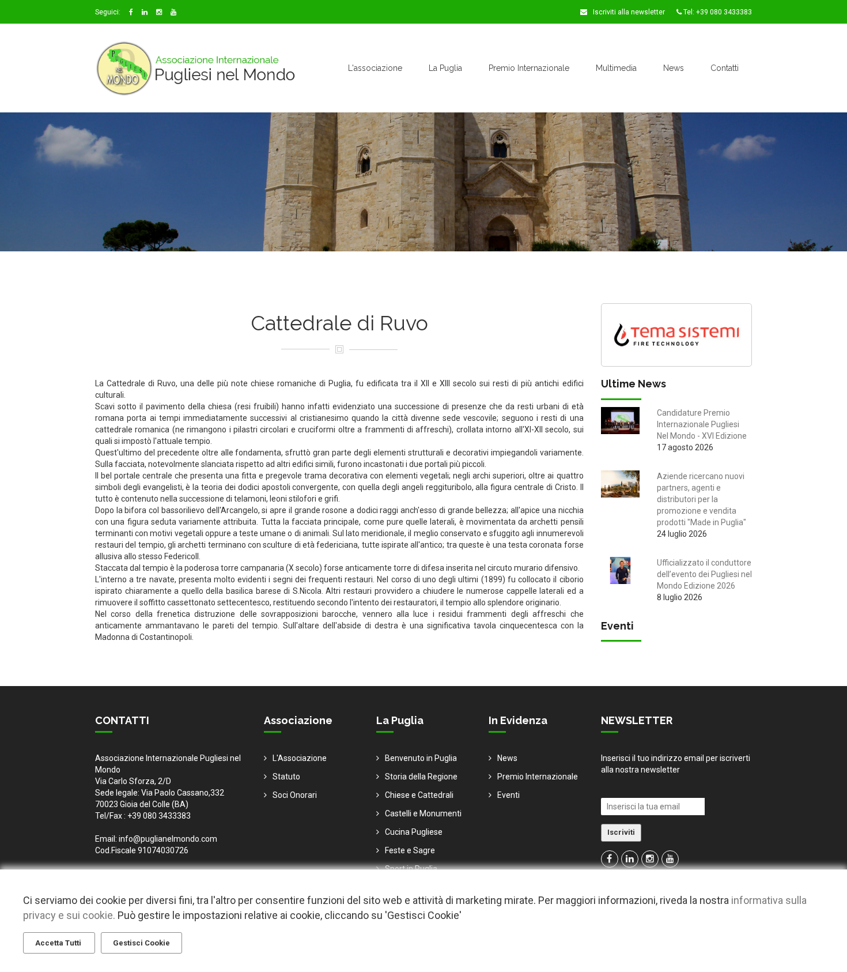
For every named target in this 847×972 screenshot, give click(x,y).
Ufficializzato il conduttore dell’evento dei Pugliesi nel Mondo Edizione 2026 (704, 574)
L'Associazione (300, 758)
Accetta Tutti (59, 943)
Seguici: (107, 12)
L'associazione (375, 68)
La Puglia (445, 68)
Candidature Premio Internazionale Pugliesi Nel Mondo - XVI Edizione (702, 424)
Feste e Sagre (410, 850)
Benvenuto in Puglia (421, 758)
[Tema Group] (677, 333)
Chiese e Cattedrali (419, 795)
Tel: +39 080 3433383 (717, 12)
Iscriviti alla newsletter (628, 12)
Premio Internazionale (529, 68)
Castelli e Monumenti (423, 813)
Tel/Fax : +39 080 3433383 (143, 815)
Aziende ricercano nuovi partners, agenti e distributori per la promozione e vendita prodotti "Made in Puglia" (701, 499)
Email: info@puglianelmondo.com (156, 838)
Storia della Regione (421, 776)
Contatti (724, 68)
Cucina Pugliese (414, 832)
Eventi (508, 795)
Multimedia (616, 68)
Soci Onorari (295, 795)
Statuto (286, 776)
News (673, 68)
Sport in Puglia (411, 868)
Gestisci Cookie (141, 943)
